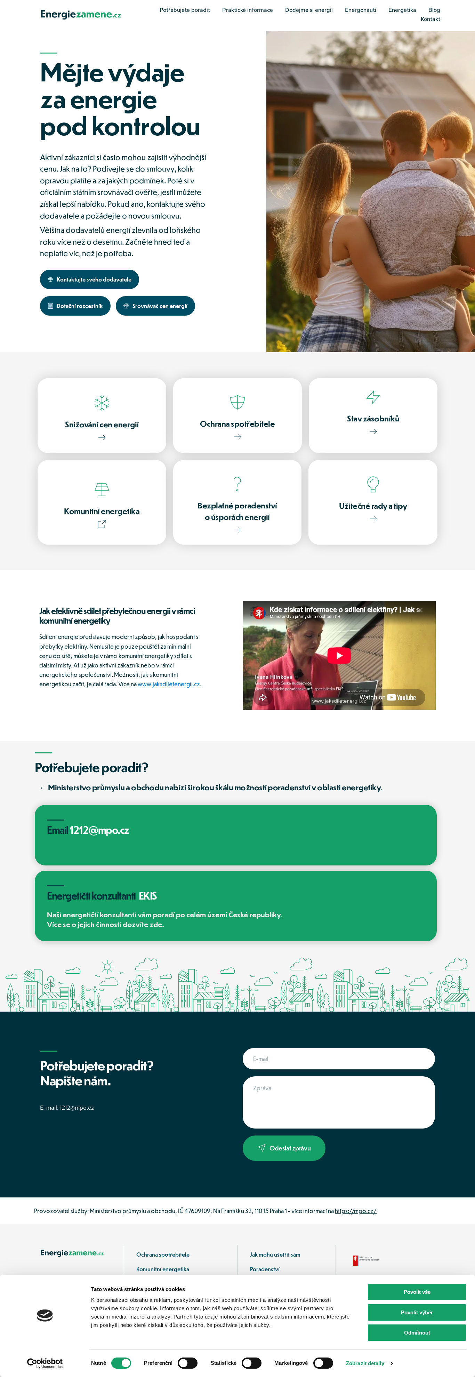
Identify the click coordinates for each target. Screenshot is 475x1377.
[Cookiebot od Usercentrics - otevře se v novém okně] (45, 1363)
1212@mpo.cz (77, 1107)
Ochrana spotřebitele (163, 1254)
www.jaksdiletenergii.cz (169, 684)
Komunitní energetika (162, 1269)
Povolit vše (417, 1292)
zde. (157, 924)
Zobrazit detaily (365, 1363)
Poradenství (265, 1269)
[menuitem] (185, 10)
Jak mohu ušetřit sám (275, 1254)
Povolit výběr (417, 1312)
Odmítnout (417, 1333)
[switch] (188, 1363)
